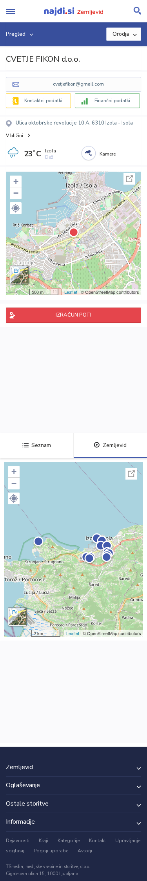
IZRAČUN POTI (73, 315)
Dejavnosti (17, 840)
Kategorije (69, 840)
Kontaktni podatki (43, 100)
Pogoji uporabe (51, 851)
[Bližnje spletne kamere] (89, 153)
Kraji (43, 840)
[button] (16, 208)
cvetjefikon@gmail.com (78, 84)
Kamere (108, 154)
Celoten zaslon (129, 179)
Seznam (41, 445)
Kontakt (97, 840)
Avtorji (85, 851)
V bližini (14, 135)
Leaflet (70, 292)
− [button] (15, 193)
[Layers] (19, 275)
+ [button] (15, 181)
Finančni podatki (112, 100)
